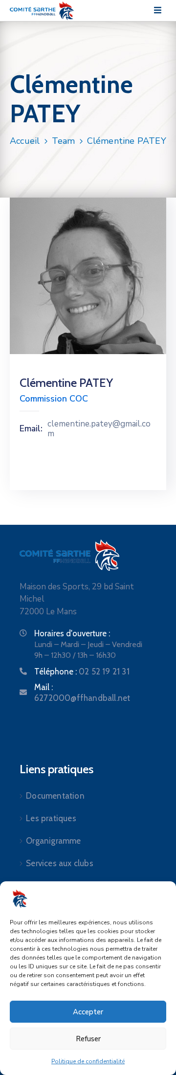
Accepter (88, 1012)
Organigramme (53, 841)
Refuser (88, 1039)
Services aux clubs (59, 863)
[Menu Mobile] (158, 10)
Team (63, 141)
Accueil (25, 141)
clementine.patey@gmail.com (99, 429)
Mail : (82, 692)
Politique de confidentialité (88, 1061)
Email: (31, 429)
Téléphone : (82, 671)
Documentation (55, 796)
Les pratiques (51, 818)
